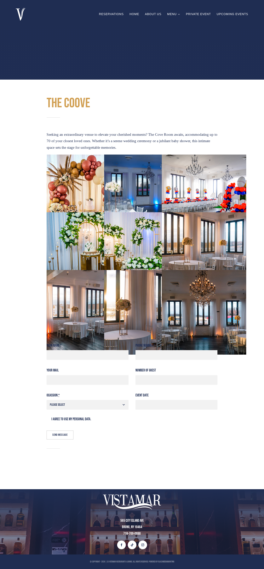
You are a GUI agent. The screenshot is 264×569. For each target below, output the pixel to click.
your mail (53, 370)
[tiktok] (132, 545)
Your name (54, 345)
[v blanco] (21, 9)
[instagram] (142, 545)
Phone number (145, 345)
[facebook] (121, 545)
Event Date (142, 395)
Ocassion (53, 395)
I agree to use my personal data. (71, 419)
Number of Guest (145, 370)
